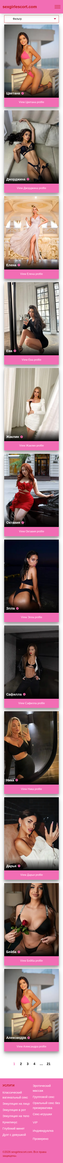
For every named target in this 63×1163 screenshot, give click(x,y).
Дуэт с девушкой (14, 1134)
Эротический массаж (42, 1088)
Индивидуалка (43, 1130)
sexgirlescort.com (20, 6)
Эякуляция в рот (14, 1110)
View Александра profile (31, 1046)
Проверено (40, 1139)
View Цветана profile (31, 102)
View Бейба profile (31, 960)
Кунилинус (10, 1122)
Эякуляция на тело (16, 1116)
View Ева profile (31, 359)
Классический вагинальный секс (15, 1095)
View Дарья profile (31, 874)
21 (48, 1064)
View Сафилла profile (31, 703)
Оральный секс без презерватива (46, 1105)
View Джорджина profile (31, 188)
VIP (35, 1122)
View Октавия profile (31, 531)
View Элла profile (31, 617)
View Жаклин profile (31, 445)
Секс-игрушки (42, 1114)
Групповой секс (43, 1097)
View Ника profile (31, 789)
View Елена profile (31, 274)
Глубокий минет (14, 1128)
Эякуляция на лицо (16, 1103)
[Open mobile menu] (57, 6)
